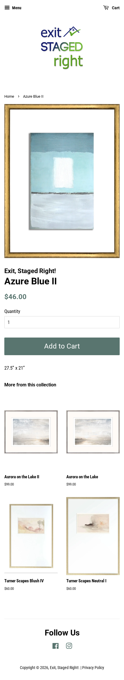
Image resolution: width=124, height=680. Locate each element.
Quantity (12, 311)
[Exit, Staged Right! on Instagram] (69, 647)
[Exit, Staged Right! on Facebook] (55, 647)
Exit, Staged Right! (64, 667)
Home (9, 96)
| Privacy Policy (92, 667)
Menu (16, 7)
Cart (115, 7)
